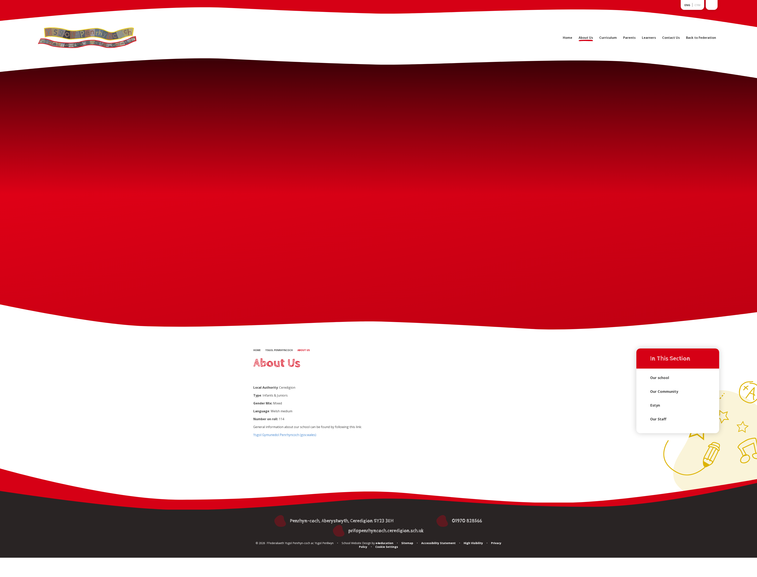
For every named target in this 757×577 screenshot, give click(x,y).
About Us (303, 350)
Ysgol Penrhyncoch (279, 350)
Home (257, 350)
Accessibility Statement (438, 543)
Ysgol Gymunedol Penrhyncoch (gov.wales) (284, 435)
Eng (687, 5)
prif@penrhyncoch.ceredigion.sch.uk (385, 530)
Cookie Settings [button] (386, 547)
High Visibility (473, 543)
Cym (697, 5)
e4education (384, 543)
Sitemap (407, 543)
